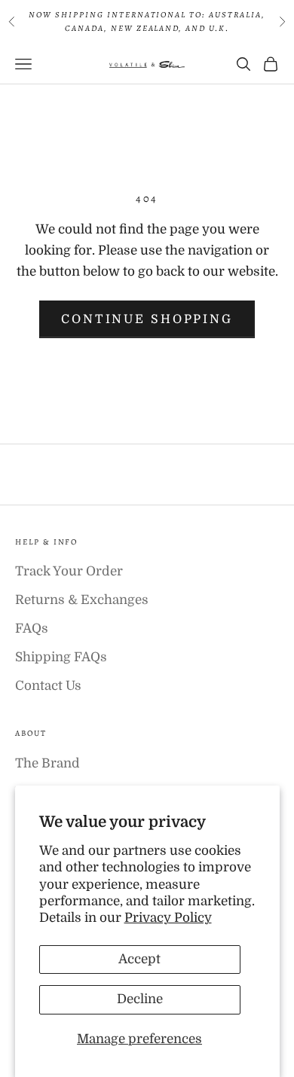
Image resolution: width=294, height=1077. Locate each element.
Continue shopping (147, 319)
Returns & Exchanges (82, 600)
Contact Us (48, 686)
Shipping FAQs (61, 657)
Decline (140, 999)
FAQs (31, 628)
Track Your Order (69, 571)
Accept (139, 959)
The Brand (47, 763)
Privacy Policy (168, 918)
